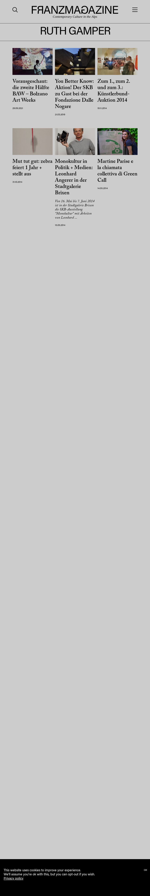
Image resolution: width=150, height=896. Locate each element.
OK (145, 870)
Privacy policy (13, 878)
